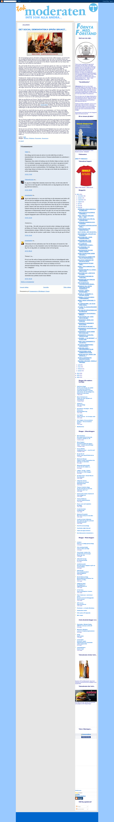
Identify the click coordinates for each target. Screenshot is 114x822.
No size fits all (80, 454)
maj (79, 207)
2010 (78, 373)
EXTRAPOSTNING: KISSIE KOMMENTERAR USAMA (85, 352)
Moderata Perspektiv (82, 514)
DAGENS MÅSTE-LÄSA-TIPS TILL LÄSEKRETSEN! (86, 219)
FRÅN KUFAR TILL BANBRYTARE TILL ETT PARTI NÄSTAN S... (86, 257)
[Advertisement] (86, 715)
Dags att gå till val (81, 604)
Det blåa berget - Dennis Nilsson (85, 475)
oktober (80, 198)
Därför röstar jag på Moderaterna (85, 455)
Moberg (26, 138)
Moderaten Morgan (82, 459)
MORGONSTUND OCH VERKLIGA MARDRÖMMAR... (86, 280)
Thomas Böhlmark (81, 499)
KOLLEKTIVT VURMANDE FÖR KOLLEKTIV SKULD (86, 260)
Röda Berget (80, 570)
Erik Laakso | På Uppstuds (83, 613)
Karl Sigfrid (80, 415)
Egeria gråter (80, 636)
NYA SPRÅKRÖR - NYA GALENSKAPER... (84, 247)
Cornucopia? (80, 639)
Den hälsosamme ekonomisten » (85, 533)
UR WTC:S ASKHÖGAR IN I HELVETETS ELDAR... (85, 358)
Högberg (31, 138)
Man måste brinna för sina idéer (85, 515)
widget (76, 158)
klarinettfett (44, 104)
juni (79, 205)
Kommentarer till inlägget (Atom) (39, 291)
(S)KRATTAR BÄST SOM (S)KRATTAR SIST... (84, 229)
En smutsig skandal (82, 560)
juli (79, 203)
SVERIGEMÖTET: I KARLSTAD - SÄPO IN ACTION (86, 335)
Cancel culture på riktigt (83, 548)
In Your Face (80, 590)
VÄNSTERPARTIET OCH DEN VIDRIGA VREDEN (85, 251)
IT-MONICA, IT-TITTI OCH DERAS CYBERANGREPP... (86, 298)
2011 (78, 194)
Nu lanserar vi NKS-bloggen (84, 472)
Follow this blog (86, 737)
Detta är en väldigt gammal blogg (85, 543)
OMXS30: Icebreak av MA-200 (84, 625)
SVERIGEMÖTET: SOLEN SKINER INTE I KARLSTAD (86, 332)
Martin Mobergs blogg (82, 577)
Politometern (84, 158)
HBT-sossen (80, 603)
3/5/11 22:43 (28, 218)
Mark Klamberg (81, 435)
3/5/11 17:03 (28, 174)
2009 (78, 375)
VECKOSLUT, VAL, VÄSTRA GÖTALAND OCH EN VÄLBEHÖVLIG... (85, 287)
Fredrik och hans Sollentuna (84, 519)
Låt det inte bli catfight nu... (83, 466)
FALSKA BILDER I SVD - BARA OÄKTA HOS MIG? (86, 317)
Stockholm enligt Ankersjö (83, 528)
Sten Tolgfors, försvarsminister (85, 420)
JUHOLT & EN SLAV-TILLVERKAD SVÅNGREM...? (86, 213)
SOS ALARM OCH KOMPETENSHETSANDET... (85, 244)
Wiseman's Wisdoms (82, 629)
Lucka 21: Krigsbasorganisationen (85, 631)
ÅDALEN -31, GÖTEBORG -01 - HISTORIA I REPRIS (85, 294)
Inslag (78, 634)
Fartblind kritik (80, 510)
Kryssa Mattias (81, 448)
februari (80, 368)
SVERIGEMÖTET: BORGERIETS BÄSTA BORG (86, 324)
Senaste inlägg (24, 287)
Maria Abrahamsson (82, 397)
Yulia (26, 152)
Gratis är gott (80, 649)
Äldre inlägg (67, 287)
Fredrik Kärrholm (81, 509)
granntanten (28, 195)
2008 (78, 377)
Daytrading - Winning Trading (84, 624)
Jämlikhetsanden (81, 564)
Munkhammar (80, 426)
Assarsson (45, 138)
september (81, 199)
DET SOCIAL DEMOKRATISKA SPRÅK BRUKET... (42, 29)
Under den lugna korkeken (83, 530)
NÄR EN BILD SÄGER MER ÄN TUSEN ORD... (85, 277)
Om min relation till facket (83, 500)
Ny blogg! (79, 505)
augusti (80, 201)
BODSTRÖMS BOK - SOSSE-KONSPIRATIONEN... (85, 238)
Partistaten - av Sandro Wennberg (85, 608)
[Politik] (77, 794)
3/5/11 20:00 (28, 190)
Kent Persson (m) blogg (83, 525)
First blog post (80, 477)
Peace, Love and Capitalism (84, 504)
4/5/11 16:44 (28, 279)
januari (80, 370)
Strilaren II (79, 403)
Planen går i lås (81, 555)
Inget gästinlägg (81, 404)
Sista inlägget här (81, 495)
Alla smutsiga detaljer (82, 547)
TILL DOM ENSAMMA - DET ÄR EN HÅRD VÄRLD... (86, 304)
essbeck (79, 542)
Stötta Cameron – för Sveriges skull (86, 416)
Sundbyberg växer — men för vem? (86, 450)
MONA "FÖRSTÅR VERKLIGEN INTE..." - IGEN (86, 216)
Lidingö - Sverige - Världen (83, 470)
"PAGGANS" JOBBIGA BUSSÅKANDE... (83, 291)
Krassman (38, 138)
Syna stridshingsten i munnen (84, 591)
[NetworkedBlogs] (86, 734)
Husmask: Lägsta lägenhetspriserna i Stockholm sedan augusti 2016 (85, 642)
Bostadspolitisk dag (82, 411)
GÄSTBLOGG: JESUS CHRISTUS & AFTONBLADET (87, 210)
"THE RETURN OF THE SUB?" (85, 326)
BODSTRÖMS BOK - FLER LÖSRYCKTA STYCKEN (84, 241)
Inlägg (79, 806)
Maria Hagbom (80, 442)
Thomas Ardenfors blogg (83, 487)
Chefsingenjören (81, 647)
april (79, 365)
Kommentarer (80, 809)
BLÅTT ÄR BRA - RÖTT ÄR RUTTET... (87, 232)
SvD (24, 137)
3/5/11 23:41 (28, 235)
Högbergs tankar (81, 583)
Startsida (46, 287)
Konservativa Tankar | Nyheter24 (85, 493)
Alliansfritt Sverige (81, 559)
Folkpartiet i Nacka (82, 480)
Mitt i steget (80, 615)
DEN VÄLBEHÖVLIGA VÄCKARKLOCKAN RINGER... (86, 283)
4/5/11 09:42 (28, 251)
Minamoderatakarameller (83, 465)
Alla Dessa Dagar (81, 386)
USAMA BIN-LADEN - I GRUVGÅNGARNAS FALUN (85, 348)
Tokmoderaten (29, 179)
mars (79, 366)
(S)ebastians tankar (82, 610)
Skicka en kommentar (27, 282)
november (80, 196)
